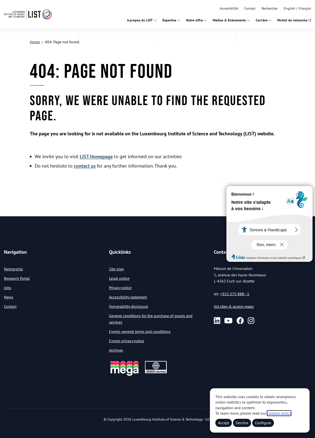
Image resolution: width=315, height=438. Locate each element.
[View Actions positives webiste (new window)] (124, 374)
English (289, 8)
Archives (116, 350)
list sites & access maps (234, 306)
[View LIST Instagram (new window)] (251, 320)
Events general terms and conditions (140, 331)
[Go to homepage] (28, 14)
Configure (263, 422)
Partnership (13, 268)
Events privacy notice (126, 340)
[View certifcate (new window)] (156, 372)
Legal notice (119, 278)
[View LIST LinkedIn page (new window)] (217, 320)
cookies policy (279, 413)
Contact (250, 8)
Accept (223, 422)
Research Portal (17, 278)
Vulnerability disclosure (128, 306)
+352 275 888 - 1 (234, 293)
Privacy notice (120, 287)
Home (35, 41)
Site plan (116, 268)
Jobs (7, 287)
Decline (242, 422)
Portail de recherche (292, 20)
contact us (84, 166)
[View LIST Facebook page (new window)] (240, 320)
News (8, 297)
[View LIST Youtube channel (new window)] (228, 320)
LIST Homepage (96, 156)
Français (305, 8)
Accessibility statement (128, 297)
